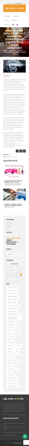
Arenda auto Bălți (11, 293)
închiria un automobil (12, 377)
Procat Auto (7, 76)
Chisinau (18, 345)
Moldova (9, 225)
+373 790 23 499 (13, 238)
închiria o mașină (10, 207)
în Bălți (9, 371)
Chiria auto (16, 333)
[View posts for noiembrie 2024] (7, 264)
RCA (18, 354)
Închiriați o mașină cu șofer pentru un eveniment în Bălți (13, 204)
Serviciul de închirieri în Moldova (14, 363)
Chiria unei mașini (11, 336)
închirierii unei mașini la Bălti (13, 386)
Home (5, 50)
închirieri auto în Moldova (13, 380)
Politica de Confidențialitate (10, 435)
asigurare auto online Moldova (13, 305)
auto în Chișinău (11, 327)
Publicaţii (13, 50)
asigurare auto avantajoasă (13, 296)
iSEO (20, 443)
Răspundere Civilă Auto (12, 360)
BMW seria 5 (17, 330)
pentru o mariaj (13, 157)
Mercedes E (10, 351)
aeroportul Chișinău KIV (12, 290)
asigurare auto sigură (12, 311)
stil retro (9, 366)
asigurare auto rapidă (12, 308)
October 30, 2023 (8, 75)
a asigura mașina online (9, 183)
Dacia (17, 348)
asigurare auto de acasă (15, 185)
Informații (9, 223)
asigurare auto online (12, 302)
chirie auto (10, 339)
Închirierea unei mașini (12, 368)
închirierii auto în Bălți (12, 383)
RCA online (10, 357)
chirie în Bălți (10, 345)
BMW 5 (7, 157)
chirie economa (11, 342)
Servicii (20, 50)
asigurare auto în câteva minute (14, 314)
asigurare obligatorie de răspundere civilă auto (12, 318)
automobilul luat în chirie (13, 324)
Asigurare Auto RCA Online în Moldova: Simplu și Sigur (13, 181)
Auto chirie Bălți (11, 321)
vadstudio (16, 443)
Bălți (5, 207)
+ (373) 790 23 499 (18, 3)
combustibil (10, 348)
